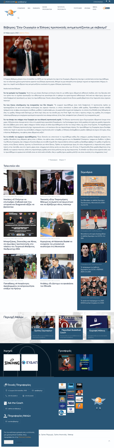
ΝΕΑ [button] (29, 8)
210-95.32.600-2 (12, 396)
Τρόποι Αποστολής (60, 434)
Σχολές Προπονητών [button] (47, 8)
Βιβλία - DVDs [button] (95, 8)
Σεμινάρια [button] (36, 8)
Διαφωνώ (19, 442)
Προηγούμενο (53, 160)
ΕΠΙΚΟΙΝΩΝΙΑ (98, 2)
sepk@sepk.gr (22, 2)
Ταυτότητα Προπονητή (61, 8)
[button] (106, 8)
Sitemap (70, 434)
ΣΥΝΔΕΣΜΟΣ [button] (21, 8)
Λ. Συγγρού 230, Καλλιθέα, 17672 (17, 390)
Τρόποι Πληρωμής (47, 434)
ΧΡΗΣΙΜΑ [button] (87, 8)
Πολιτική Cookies (25, 437)
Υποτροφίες (78, 8)
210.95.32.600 (10, 2)
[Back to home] (11, 13)
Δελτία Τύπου (24, 33)
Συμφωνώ (9, 442)
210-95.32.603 (29, 396)
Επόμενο (61, 160)
